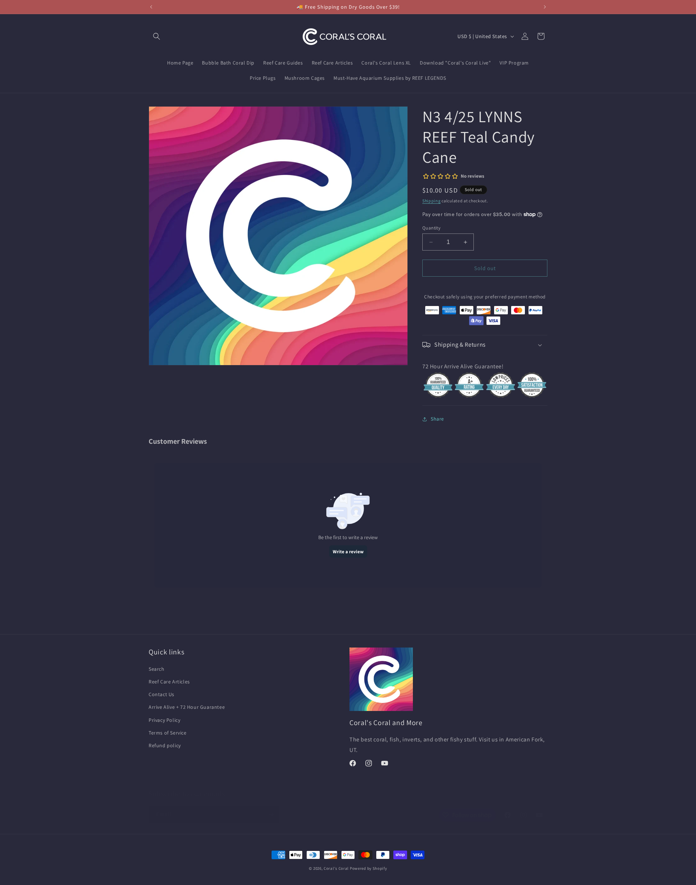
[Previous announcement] (151, 7)
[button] (157, 36)
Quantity (431, 228)
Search (157, 669)
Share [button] (437, 418)
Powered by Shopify (368, 868)
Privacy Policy (164, 720)
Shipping (431, 200)
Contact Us (161, 694)
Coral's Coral (336, 868)
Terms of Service (168, 732)
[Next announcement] (545, 7)
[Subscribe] (271, 814)
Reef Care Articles (169, 681)
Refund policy (165, 745)
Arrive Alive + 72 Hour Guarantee (187, 707)
